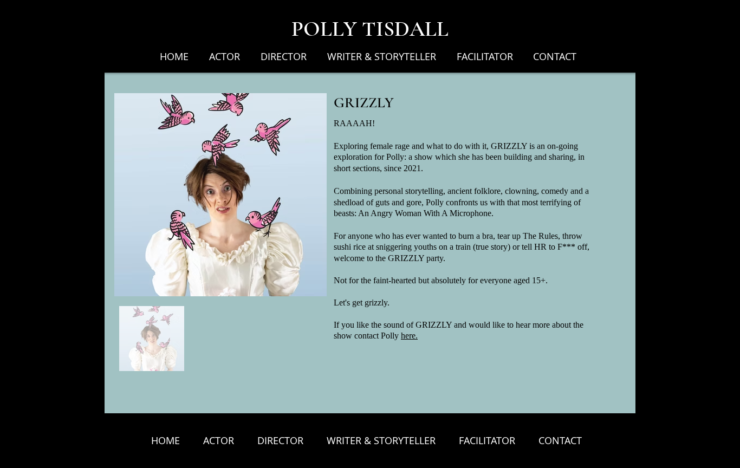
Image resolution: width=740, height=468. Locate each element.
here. (409, 335)
